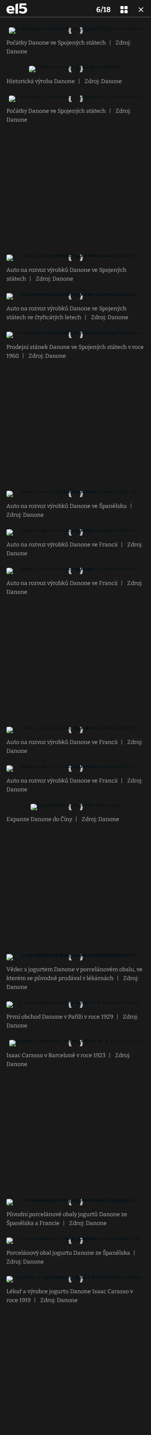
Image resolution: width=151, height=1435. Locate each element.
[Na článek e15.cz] (16, 8)
